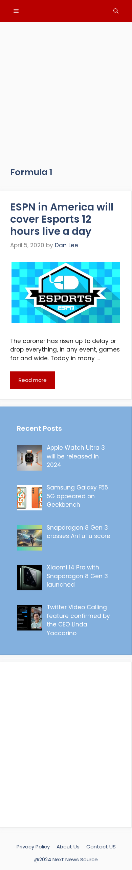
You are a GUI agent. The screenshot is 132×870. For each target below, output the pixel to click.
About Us (68, 846)
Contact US (101, 846)
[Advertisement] (66, 87)
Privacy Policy (33, 846)
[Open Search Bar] (116, 11)
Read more (33, 380)
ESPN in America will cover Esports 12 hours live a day (61, 219)
